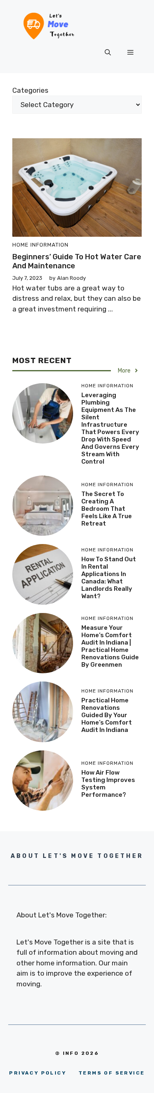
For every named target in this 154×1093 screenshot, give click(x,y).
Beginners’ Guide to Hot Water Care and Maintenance (76, 261)
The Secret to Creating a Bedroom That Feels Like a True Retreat (106, 508)
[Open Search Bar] (108, 52)
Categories (30, 90)
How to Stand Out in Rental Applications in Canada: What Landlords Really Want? (108, 578)
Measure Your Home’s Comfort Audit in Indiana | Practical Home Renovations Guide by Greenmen (110, 646)
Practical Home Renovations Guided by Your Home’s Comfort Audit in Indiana (106, 715)
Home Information (40, 245)
